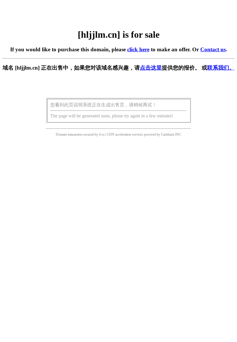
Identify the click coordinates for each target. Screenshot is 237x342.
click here (138, 49)
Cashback (167, 134)
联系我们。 (221, 68)
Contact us (213, 49)
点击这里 (151, 68)
